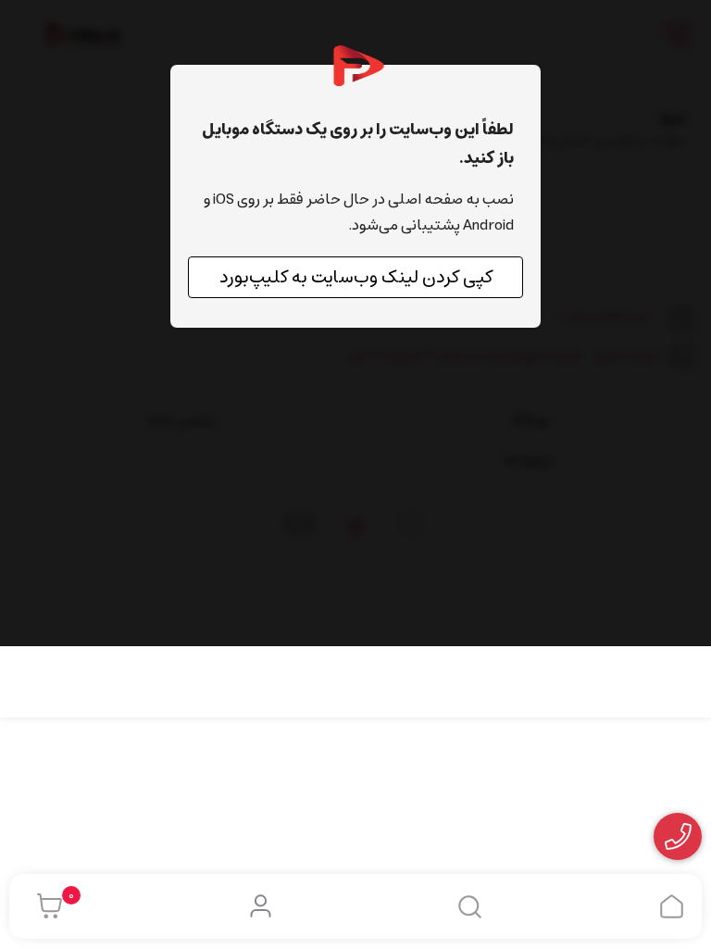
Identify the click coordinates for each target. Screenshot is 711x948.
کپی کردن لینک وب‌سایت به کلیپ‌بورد (356, 277)
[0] (45, 906)
